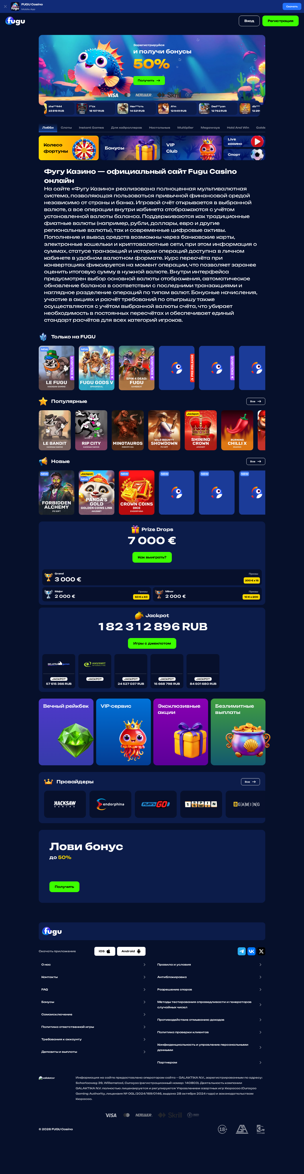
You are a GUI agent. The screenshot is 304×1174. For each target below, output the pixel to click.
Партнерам (167, 1062)
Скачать (292, 6)
